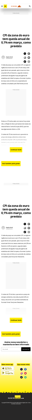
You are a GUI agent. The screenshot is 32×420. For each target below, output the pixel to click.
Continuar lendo (16, 150)
